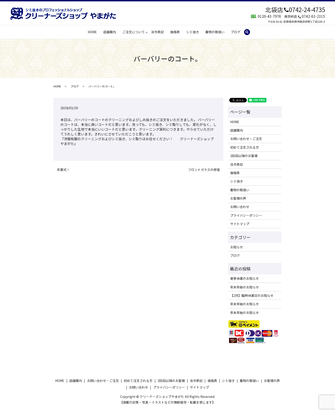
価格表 (175, 32)
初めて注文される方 (244, 147)
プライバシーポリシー (246, 215)
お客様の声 (238, 198)
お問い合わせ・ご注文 (246, 138)
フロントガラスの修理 (204, 170)
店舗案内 (109, 32)
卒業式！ (63, 170)
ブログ (235, 32)
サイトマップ (239, 223)
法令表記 (157, 32)
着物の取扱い (214, 32)
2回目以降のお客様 (244, 155)
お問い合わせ (239, 206)
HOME (92, 32)
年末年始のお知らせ (244, 287)
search (248, 32)
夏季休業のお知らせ (244, 278)
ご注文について (133, 32)
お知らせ (236, 247)
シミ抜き (192, 32)
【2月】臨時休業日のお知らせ (251, 295)
